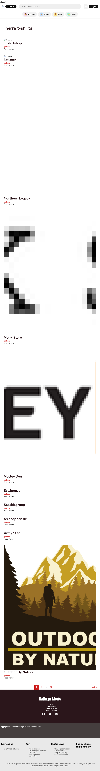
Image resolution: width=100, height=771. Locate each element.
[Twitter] (50, 715)
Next (94, 687)
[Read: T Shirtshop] (9, 40)
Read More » (9, 49)
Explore (11, 6)
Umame (10, 59)
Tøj (51, 704)
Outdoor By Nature (18, 672)
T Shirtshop (13, 43)
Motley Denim (14, 476)
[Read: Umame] (8, 56)
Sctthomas (12, 490)
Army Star (12, 533)
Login (93, 6)
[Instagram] (56, 715)
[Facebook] (43, 715)
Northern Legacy (17, 198)
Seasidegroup (14, 504)
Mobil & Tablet (51, 708)
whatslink (3, 2)
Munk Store (13, 337)
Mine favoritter (51, 710)
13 (51, 687)
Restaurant (51, 706)
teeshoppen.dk (15, 519)
